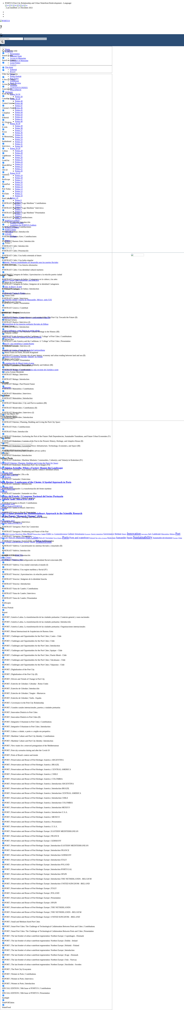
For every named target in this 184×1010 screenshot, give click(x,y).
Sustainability (142, 537)
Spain (129, 537)
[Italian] (18, 5)
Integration (144, 534)
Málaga (172, 534)
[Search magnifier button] (2, 42)
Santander (121, 537)
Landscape (156, 534)
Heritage (118, 534)
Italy (150, 534)
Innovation (134, 533)
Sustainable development (162, 538)
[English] (7, 5)
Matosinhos (165, 534)
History (124, 534)
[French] (11, 5)
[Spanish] (26, 5)
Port (177, 533)
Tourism (175, 538)
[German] (15, 5)
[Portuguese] (22, 5)
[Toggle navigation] (1, 33)
